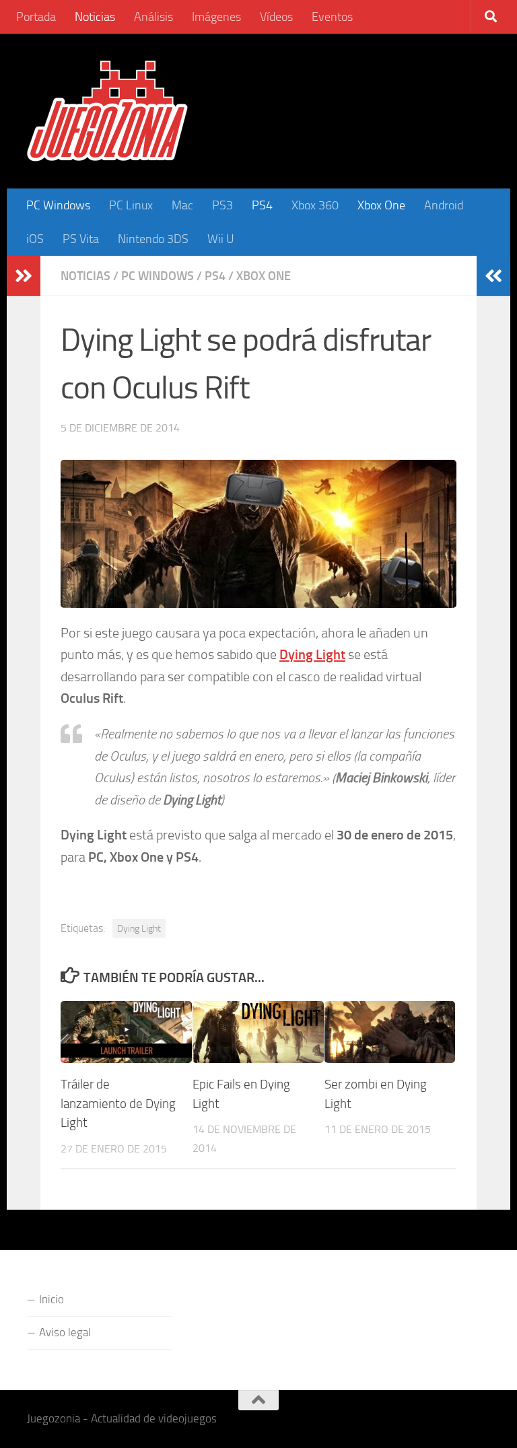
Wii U (220, 239)
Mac (182, 205)
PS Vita (81, 239)
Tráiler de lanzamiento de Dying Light (118, 1103)
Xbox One (381, 205)
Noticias (95, 16)
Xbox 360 (315, 205)
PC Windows (58, 205)
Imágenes (216, 16)
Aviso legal (65, 1332)
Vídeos (276, 16)
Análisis (153, 16)
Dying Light (139, 928)
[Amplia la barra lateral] (23, 276)
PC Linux (131, 205)
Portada (36, 16)
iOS (35, 239)
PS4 (262, 205)
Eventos (332, 16)
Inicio (51, 1299)
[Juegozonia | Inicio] (107, 111)
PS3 (222, 205)
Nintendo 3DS (153, 239)
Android (443, 205)
